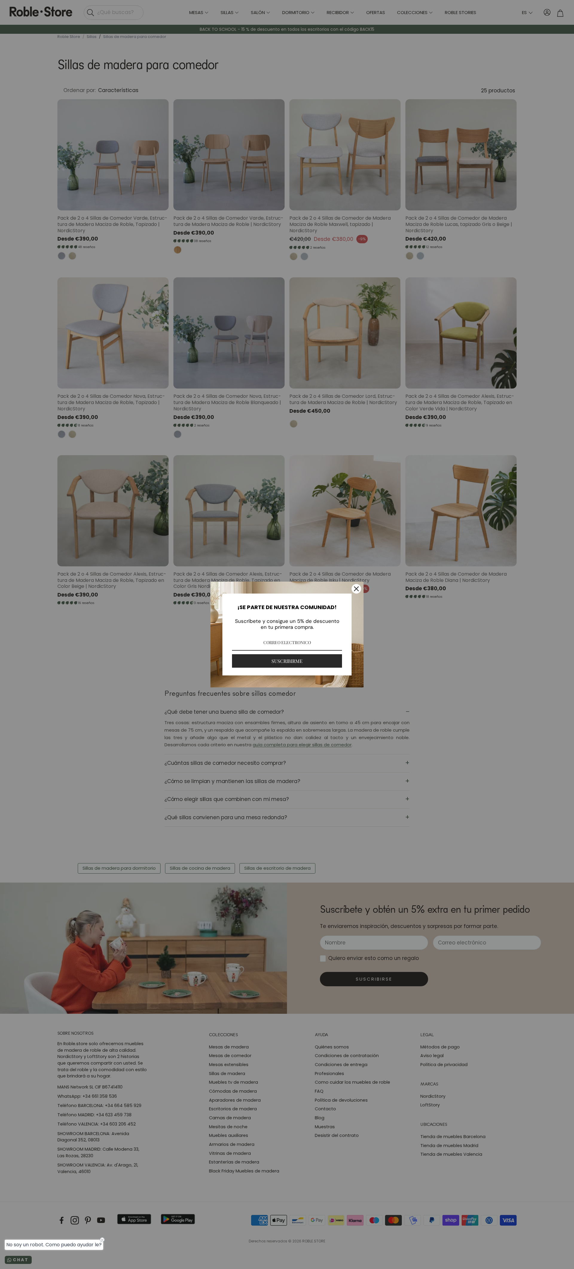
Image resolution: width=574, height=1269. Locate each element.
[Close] (356, 589)
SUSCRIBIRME (287, 661)
